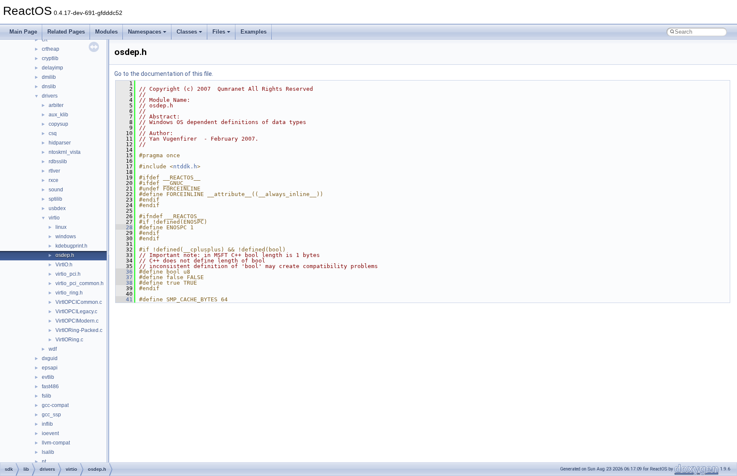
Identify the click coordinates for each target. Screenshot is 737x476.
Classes (187, 32)
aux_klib (58, 115)
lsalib (48, 452)
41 (124, 299)
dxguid (50, 358)
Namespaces (144, 32)
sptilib (55, 199)
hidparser (60, 143)
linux (61, 227)
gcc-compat (55, 405)
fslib (46, 396)
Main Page (23, 32)
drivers (50, 96)
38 (124, 283)
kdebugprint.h (71, 246)
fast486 (50, 386)
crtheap (50, 49)
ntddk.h (185, 166)
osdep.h (64, 255)
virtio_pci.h (68, 274)
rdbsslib (58, 161)
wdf (53, 349)
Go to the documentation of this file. (163, 73)
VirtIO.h (64, 265)
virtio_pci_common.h (79, 283)
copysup (58, 124)
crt (44, 40)
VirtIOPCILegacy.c (76, 311)
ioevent (50, 433)
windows (65, 236)
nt (44, 461)
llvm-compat (56, 443)
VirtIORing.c (69, 340)
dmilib (49, 77)
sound (56, 190)
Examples (254, 32)
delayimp (52, 68)
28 (124, 227)
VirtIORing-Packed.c (78, 330)
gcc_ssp (51, 415)
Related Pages (66, 32)
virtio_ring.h (69, 293)
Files (218, 32)
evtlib (48, 377)
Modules (106, 32)
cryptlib (50, 58)
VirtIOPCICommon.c (78, 302)
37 (124, 277)
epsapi (50, 368)
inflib (47, 424)
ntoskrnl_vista (65, 152)
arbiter (56, 105)
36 (124, 271)
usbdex (57, 208)
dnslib (49, 86)
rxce (53, 180)
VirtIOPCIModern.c (77, 321)
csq (53, 133)
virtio (54, 218)
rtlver (54, 171)
